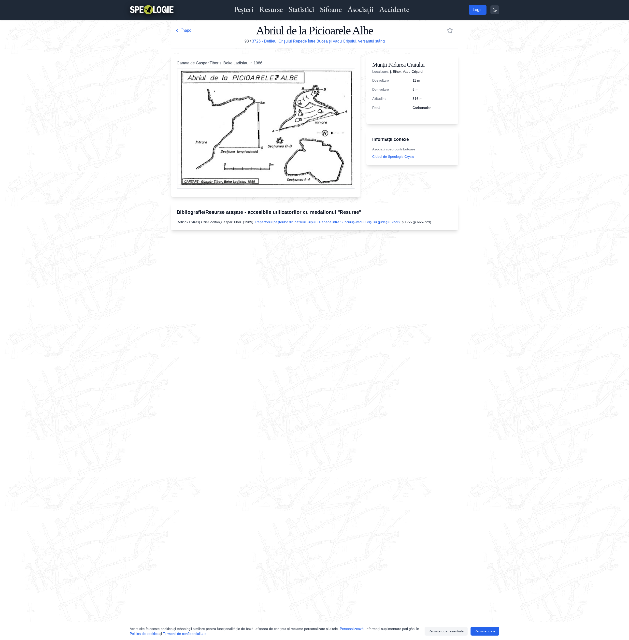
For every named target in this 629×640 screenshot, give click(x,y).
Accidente (394, 9)
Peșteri (243, 9)
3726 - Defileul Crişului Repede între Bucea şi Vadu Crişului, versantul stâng (318, 41)
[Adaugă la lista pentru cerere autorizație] (449, 30)
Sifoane (331, 9)
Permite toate (484, 631)
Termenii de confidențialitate (184, 634)
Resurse (271, 9)
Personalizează (352, 629)
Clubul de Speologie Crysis (393, 157)
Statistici (301, 9)
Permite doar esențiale (446, 631)
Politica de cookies (144, 634)
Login (478, 10)
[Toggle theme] (494, 9)
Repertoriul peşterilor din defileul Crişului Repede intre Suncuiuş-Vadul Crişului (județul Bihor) (327, 222)
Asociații (360, 9)
